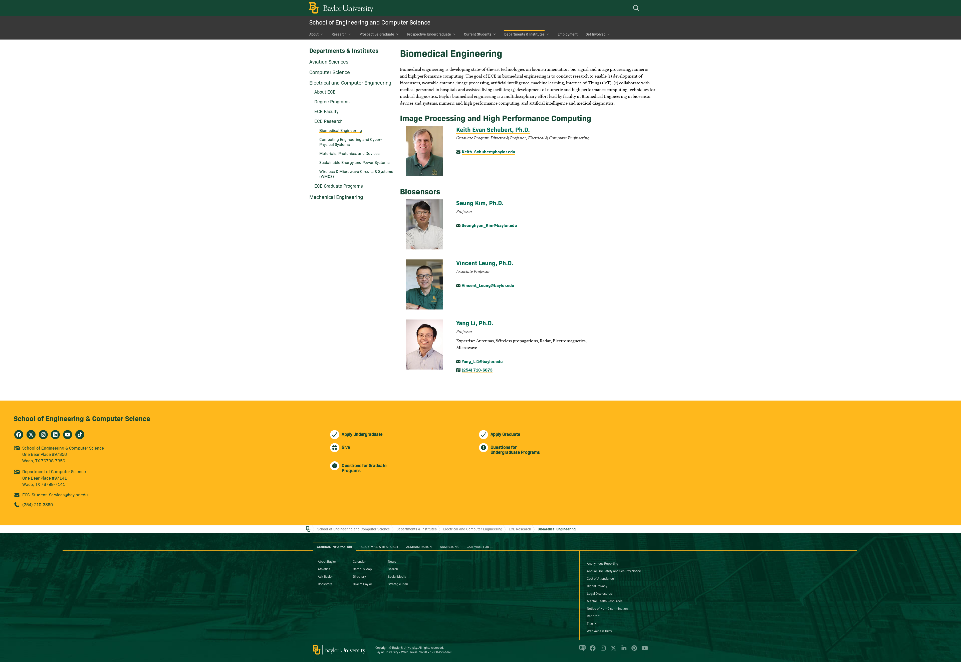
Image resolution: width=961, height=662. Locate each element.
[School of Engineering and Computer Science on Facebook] (19, 435)
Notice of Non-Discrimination (607, 608)
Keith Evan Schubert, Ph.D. (493, 129)
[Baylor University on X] (612, 650)
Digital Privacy (597, 585)
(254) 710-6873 (477, 370)
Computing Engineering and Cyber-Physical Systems (350, 141)
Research (339, 34)
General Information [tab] (334, 546)
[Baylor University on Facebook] (592, 650)
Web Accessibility (599, 630)
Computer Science (329, 71)
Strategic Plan (398, 583)
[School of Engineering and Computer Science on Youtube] (68, 435)
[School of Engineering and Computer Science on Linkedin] (55, 435)
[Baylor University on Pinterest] (633, 650)
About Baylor (327, 561)
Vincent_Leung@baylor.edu (488, 285)
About (314, 34)
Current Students (477, 34)
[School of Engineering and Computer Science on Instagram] (43, 435)
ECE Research (520, 528)
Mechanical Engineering (336, 196)
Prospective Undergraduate (429, 34)
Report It (593, 615)
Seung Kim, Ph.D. (480, 202)
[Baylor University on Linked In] (623, 650)
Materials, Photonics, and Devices (349, 153)
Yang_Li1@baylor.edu (482, 361)
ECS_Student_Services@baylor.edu (55, 494)
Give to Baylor (362, 583)
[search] (637, 8)
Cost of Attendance (600, 578)
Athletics (324, 568)
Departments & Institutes (524, 34)
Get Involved (596, 34)
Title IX (591, 623)
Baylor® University (404, 647)
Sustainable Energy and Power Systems (354, 162)
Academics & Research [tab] (379, 546)
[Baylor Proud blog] (581, 650)
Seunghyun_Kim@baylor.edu (489, 225)
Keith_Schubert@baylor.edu (488, 151)
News (392, 561)
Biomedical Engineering (340, 130)
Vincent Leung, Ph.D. (484, 262)
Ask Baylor (325, 576)
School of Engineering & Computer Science (82, 418)
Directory (359, 576)
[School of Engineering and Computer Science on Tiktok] (80, 435)
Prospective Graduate (377, 34)
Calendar (359, 561)
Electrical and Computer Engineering (350, 82)
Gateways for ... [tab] (480, 546)
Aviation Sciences (328, 61)
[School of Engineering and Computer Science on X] (31, 435)
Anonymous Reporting (602, 563)
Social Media (397, 576)
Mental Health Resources (604, 600)
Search (393, 568)
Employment (568, 34)
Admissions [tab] (449, 546)
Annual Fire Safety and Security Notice (614, 570)
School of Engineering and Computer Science (369, 22)
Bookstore (325, 583)
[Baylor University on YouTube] (643, 650)
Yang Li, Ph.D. (474, 322)
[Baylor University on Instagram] (602, 650)
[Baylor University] (340, 8)
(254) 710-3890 (37, 504)
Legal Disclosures (599, 593)
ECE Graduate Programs (338, 186)
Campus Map (362, 568)
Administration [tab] (419, 546)
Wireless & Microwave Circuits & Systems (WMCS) (356, 173)
